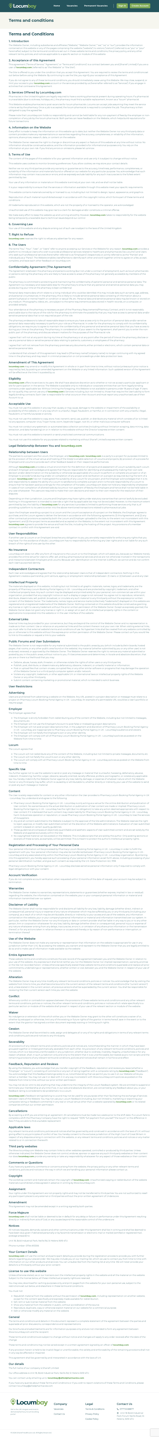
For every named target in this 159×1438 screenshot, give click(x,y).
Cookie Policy (92, 1419)
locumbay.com (24, 67)
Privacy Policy (92, 1414)
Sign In (122, 6)
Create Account (140, 6)
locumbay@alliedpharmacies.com (66, 1378)
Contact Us (59, 1414)
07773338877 (127, 1409)
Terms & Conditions (94, 1409)
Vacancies (58, 1409)
